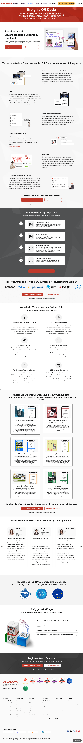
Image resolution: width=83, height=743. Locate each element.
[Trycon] (13, 688)
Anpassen (38, 260)
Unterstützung (45, 712)
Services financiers (33, 722)
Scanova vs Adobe (59, 703)
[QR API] (33, 732)
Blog (43, 702)
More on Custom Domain (14, 146)
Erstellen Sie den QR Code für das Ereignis (41, 271)
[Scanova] (6, 3)
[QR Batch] (20, 732)
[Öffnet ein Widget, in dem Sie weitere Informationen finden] (77, 740)
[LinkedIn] (74, 731)
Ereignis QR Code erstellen (13, 47)
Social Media (18, 710)
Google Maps (19, 706)
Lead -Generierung (7, 714)
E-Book (43, 706)
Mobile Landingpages (7, 710)
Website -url (18, 700)
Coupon (17, 720)
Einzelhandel (31, 706)
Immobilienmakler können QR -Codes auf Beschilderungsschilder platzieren (24, 489)
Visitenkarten (31, 712)
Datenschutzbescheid (7, 739)
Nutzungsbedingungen (18, 739)
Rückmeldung (19, 714)
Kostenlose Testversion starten (66, 3)
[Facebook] (68, 731)
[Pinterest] (79, 731)
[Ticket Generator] (8, 732)
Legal (43, 708)
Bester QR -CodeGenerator (58, 701)
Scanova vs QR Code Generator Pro (59, 712)
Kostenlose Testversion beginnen (31, 200)
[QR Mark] (46, 732)
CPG (30, 702)
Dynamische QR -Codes (8, 700)
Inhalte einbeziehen (7, 707)
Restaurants (31, 700)
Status (43, 710)
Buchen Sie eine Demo (31, 47)
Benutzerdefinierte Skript (48, 120)
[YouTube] (76, 731)
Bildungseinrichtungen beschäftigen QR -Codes (24, 456)
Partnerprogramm (45, 704)
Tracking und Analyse (7, 705)
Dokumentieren (19, 702)
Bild (16, 704)
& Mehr (4, 718)
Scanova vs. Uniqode (59, 715)
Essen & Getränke (32, 718)
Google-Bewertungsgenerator (46, 720)
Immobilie (18, 718)
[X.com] (71, 731)
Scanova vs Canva (59, 705)
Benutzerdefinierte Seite (21, 712)
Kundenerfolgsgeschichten (73, 704)
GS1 (16, 722)
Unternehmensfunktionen (8, 712)
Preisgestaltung (71, 702)
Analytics (63, 157)
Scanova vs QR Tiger (59, 710)
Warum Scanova (71, 700)
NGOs (30, 710)
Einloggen (38, 224)
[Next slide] (81, 546)
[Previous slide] (2, 546)
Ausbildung (31, 708)
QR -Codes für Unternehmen (32, 715)
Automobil (31, 720)
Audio (17, 716)
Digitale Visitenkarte (20, 708)
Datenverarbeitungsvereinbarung (32, 739)
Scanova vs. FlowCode (60, 707)
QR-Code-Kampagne (46, 718)
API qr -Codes (6, 716)
